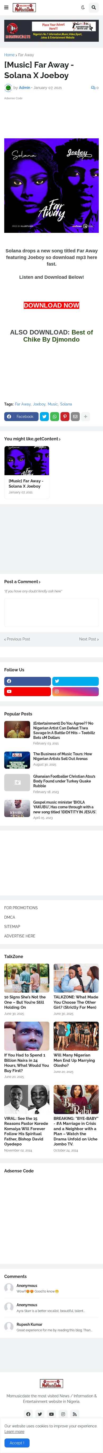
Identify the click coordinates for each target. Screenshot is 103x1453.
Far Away (26, 55)
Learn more (14, 1432)
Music (53, 404)
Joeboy (39, 404)
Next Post (87, 639)
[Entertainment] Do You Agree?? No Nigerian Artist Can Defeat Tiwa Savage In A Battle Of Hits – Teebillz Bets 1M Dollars (64, 730)
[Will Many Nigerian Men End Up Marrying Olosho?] (76, 1036)
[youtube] (27, 691)
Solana (66, 404)
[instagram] (75, 691)
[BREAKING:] (76, 1099)
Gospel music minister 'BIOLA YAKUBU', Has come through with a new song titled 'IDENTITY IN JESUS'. (64, 807)
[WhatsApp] (54, 416)
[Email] (75, 416)
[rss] (74, 1414)
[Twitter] (44, 416)
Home (9, 55)
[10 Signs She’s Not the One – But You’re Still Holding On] (26, 978)
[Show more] (85, 416)
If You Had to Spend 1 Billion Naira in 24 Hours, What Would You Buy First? (26, 1063)
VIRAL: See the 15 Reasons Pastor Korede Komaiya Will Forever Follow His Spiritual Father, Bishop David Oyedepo (26, 1131)
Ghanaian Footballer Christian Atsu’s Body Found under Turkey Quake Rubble (64, 781)
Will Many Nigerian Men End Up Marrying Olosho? (74, 1060)
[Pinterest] (64, 416)
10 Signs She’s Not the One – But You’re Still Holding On (25, 1002)
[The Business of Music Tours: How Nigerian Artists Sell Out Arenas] (17, 760)
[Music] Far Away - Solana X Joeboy (26, 484)
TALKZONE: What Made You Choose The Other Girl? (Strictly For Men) (76, 1002)
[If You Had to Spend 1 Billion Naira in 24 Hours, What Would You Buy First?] (26, 1036)
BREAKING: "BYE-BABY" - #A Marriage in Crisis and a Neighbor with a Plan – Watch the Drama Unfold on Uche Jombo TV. (76, 1131)
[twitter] (75, 681)
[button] (6, 7)
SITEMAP (12, 926)
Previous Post (18, 639)
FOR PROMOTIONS (21, 908)
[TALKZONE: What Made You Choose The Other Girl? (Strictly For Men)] (76, 978)
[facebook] (27, 681)
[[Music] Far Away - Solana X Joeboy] (26, 460)
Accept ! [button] (17, 1443)
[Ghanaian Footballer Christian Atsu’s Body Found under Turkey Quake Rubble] (17, 782)
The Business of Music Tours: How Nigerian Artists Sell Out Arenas (62, 756)
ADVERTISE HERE (19, 936)
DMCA (9, 917)
